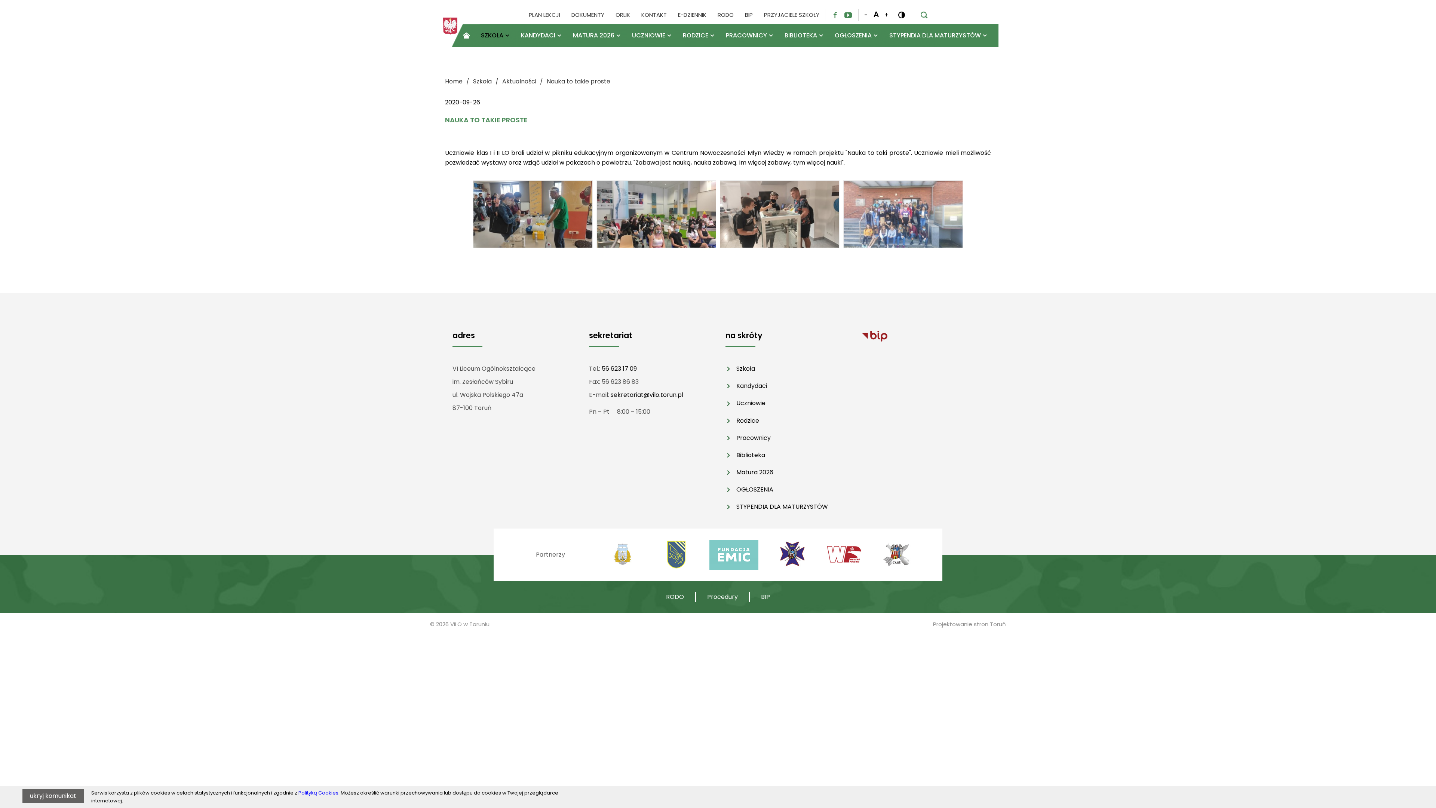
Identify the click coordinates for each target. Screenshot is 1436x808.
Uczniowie (750, 403)
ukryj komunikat (53, 796)
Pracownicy (753, 438)
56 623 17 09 (619, 368)
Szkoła (745, 368)
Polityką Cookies (318, 792)
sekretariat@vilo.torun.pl (647, 395)
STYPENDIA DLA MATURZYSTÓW (782, 506)
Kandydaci (751, 386)
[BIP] (874, 335)
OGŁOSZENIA (754, 489)
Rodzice (747, 420)
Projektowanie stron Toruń (969, 624)
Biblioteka (750, 455)
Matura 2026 (754, 472)
